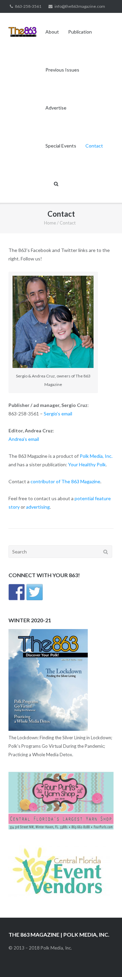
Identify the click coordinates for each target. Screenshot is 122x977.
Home (50, 223)
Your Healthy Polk (87, 464)
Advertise (55, 108)
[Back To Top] (105, 961)
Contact (94, 146)
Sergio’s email (58, 413)
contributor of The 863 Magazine (65, 481)
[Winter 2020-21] (48, 729)
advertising (38, 507)
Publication (80, 32)
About (52, 32)
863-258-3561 (28, 6)
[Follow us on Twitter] (34, 592)
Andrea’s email (23, 439)
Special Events (60, 146)
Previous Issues (62, 70)
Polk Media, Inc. (96, 456)
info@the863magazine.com (80, 6)
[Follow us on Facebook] (16, 592)
